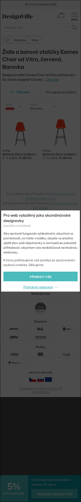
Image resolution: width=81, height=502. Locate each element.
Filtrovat (23, 92)
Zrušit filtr (20, 106)
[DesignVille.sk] (40, 379)
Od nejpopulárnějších (60, 92)
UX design (26, 388)
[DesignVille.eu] (48, 379)
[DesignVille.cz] (32, 379)
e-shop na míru (47, 388)
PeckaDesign (41, 392)
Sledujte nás (40, 293)
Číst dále (52, 79)
